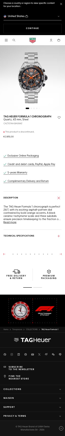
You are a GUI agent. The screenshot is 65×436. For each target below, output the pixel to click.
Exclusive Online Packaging (23, 156)
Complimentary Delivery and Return (28, 181)
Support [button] (9, 407)
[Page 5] (39, 108)
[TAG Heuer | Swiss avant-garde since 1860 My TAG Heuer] (32, 340)
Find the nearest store (19, 377)
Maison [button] (8, 398)
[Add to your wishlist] (59, 117)
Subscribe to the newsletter (21, 368)
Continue (44, 28)
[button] (51, 40)
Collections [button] (12, 389)
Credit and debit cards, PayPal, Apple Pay (31, 164)
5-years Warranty (17, 172)
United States (16, 16)
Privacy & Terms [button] (14, 416)
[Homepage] (32, 40)
